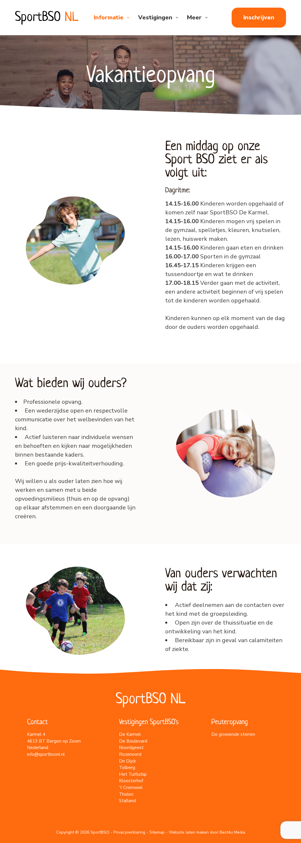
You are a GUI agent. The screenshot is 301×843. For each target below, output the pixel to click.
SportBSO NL (150, 699)
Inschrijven (258, 17)
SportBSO (46, 18)
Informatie (108, 17)
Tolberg (127, 767)
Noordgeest (131, 748)
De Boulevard (133, 741)
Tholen (126, 794)
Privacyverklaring (129, 832)
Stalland (127, 801)
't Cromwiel (131, 787)
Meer (194, 17)
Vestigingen (155, 17)
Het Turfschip (133, 774)
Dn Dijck (127, 761)
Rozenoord (130, 754)
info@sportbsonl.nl (46, 754)
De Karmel (130, 734)
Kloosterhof (131, 781)
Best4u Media (232, 832)
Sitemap (157, 832)
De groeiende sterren (233, 734)
